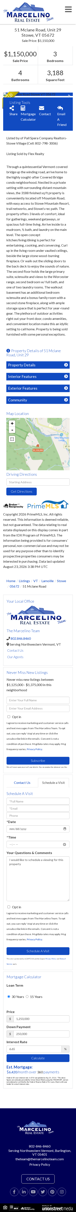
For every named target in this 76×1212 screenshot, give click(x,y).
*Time (11, 837)
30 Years (17, 997)
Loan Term (15, 985)
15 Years (35, 997)
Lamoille (47, 581)
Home (10, 581)
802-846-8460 (39, 1146)
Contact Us (15, 650)
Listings (24, 581)
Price (11, 1012)
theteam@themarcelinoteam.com (39, 1159)
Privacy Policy (34, 749)
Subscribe (38, 760)
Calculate (38, 1058)
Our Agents (15, 657)
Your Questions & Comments (29, 853)
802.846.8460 (21, 638)
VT (35, 581)
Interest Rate (17, 1042)
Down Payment (19, 1027)
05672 (14, 586)
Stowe (61, 581)
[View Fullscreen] (12, 439)
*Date (11, 822)
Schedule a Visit (53, 782)
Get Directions (21, 491)
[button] (19, 94)
